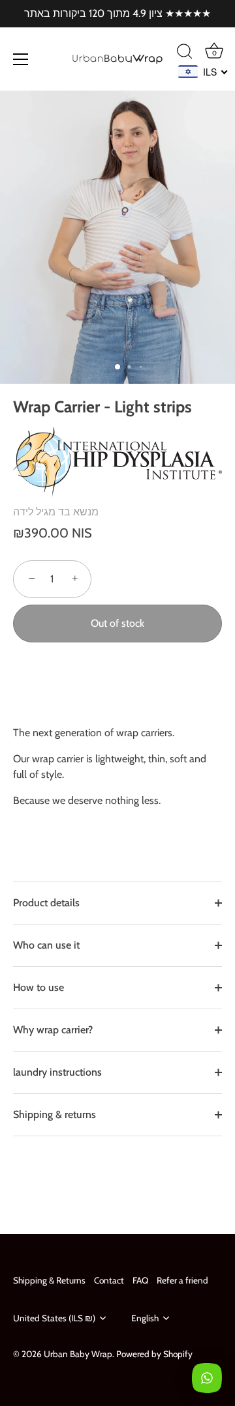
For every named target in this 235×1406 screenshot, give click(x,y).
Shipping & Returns (49, 1280)
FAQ (140, 1280)
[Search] (184, 53)
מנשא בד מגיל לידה (56, 512)
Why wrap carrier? (53, 1030)
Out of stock (117, 623)
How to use (38, 987)
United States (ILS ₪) (54, 1318)
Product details (46, 903)
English (145, 1318)
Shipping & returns (54, 1114)
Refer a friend (182, 1280)
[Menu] (21, 59)
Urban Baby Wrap (78, 1354)
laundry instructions (57, 1072)
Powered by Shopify (154, 1354)
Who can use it (46, 945)
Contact (109, 1280)
